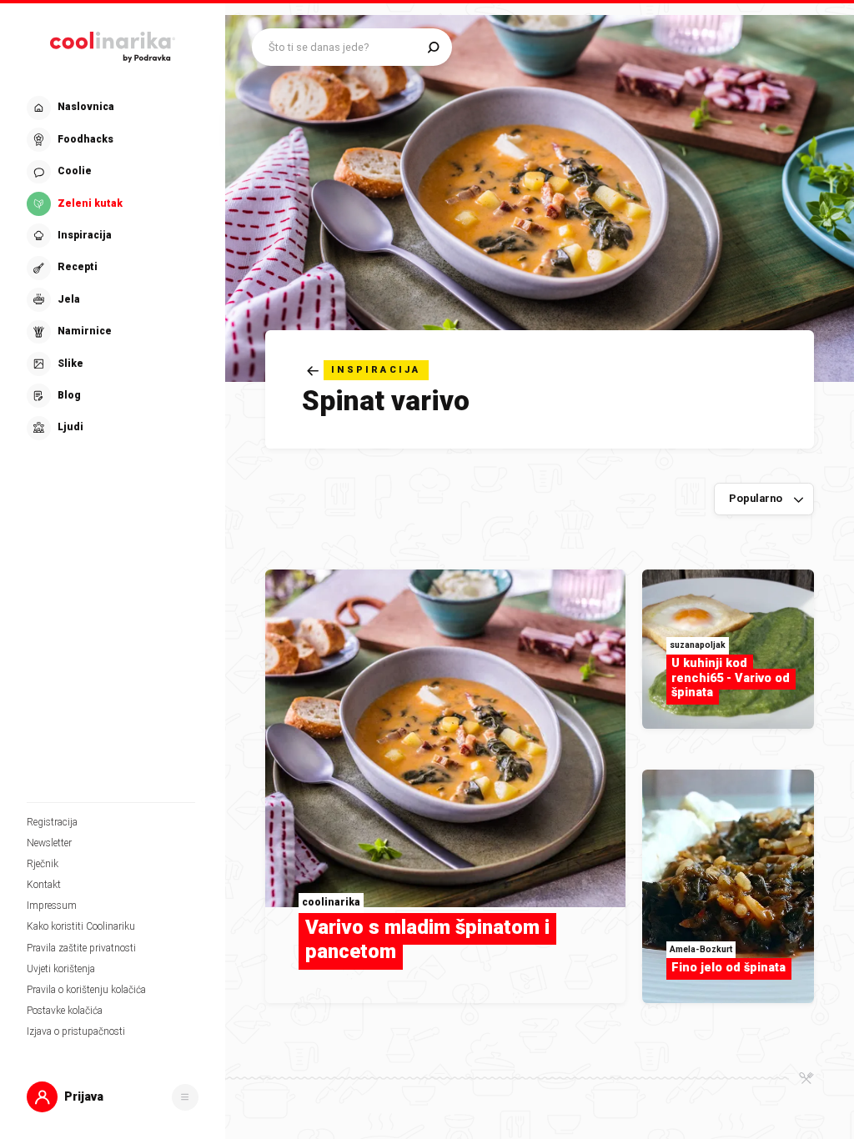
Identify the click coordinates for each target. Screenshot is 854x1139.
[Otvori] (185, 1097)
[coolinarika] (112, 44)
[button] (111, 268)
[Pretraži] (433, 47)
